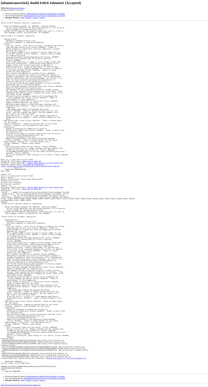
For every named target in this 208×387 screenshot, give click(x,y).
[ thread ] (28, 18)
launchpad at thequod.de (33, 164)
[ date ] (22, 18)
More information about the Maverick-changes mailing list (21, 385)
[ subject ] (35, 18)
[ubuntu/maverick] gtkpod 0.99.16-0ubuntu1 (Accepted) (45, 14)
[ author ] (42, 18)
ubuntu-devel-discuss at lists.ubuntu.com (45, 163)
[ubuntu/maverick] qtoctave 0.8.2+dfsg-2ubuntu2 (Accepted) (44, 16)
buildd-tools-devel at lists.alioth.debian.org (66, 358)
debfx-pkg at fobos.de (17, 8)
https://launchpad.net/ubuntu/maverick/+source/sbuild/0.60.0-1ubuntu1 (30, 166)
